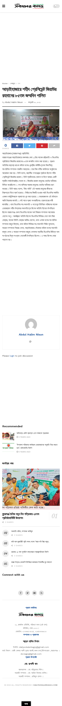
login (12, 356)
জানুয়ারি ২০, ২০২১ (34, 102)
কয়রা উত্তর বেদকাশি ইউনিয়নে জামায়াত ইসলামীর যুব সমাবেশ (31, 562)
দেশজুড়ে (12, 83)
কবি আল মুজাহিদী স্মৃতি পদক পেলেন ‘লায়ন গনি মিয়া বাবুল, (30, 541)
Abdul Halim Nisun (14, 102)
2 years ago (24, 437)
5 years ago (24, 452)
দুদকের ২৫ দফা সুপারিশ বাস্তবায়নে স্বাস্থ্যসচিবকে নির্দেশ (29, 551)
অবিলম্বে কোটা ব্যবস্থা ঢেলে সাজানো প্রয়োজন (33, 433)
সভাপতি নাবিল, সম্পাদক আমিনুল (22, 531)
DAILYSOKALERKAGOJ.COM (45, 685)
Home (5, 83)
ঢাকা (19, 83)
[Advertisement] (31, 46)
